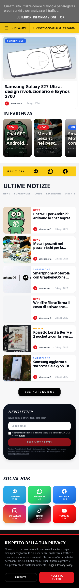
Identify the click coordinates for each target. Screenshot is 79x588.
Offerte (70, 193)
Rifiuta (21, 577)
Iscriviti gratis (39, 442)
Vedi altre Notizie (39, 392)
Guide (38, 193)
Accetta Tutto (57, 577)
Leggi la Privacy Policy (60, 565)
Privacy (22, 435)
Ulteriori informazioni (36, 17)
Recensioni (53, 193)
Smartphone (22, 193)
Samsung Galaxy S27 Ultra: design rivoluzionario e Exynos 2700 (56, 27)
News (6, 193)
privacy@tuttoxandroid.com (18, 453)
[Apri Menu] (6, 28)
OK (62, 17)
